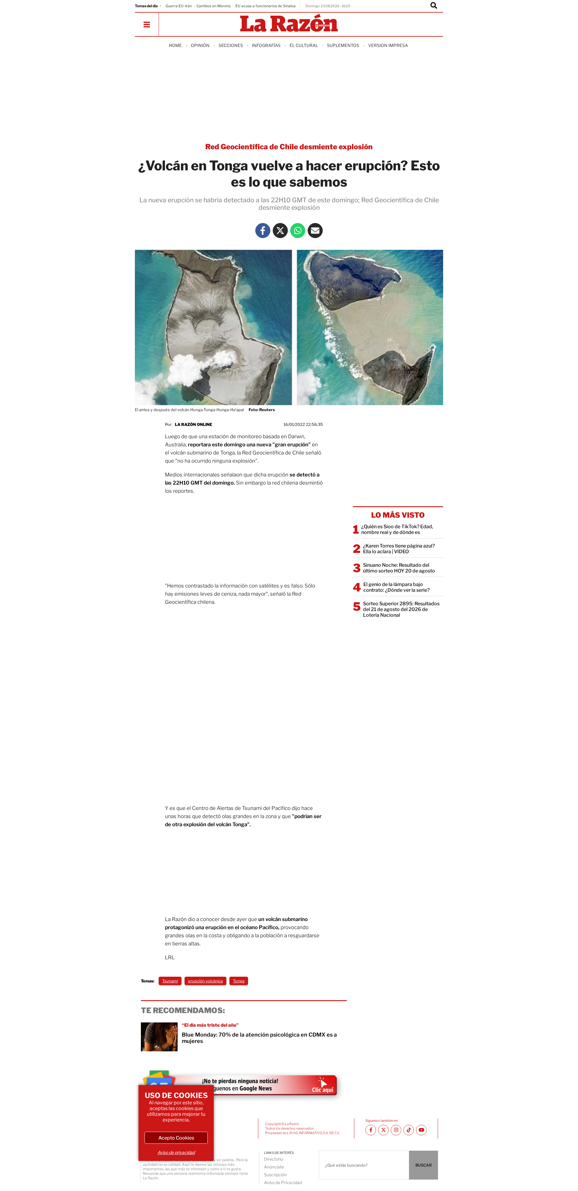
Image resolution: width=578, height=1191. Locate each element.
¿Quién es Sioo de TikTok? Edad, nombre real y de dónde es (397, 529)
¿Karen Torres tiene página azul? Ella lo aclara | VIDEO (399, 548)
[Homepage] (289, 23)
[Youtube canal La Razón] (421, 1130)
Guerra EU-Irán (179, 6)
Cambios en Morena (214, 6)
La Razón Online (193, 424)
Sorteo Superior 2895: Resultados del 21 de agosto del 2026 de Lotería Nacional (401, 609)
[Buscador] (433, 6)
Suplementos (343, 45)
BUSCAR (423, 1165)
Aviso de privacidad (176, 1152)
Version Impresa (388, 45)
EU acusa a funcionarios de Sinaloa (265, 6)
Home (175, 45)
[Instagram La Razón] (396, 1130)
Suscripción (275, 1174)
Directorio (273, 1159)
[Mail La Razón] (315, 230)
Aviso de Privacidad (283, 1182)
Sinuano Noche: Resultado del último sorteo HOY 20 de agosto (399, 568)
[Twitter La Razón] (280, 230)
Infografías (266, 45)
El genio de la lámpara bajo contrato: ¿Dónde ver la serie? (396, 587)
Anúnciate (274, 1166)
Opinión (200, 45)
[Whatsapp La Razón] (297, 230)
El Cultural (304, 45)
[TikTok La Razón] (408, 1130)
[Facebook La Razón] (262, 230)
